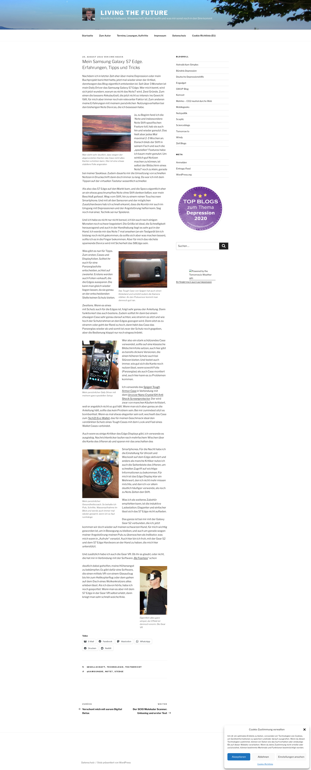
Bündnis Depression (186, 70)
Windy (179, 137)
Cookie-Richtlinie (265, 764)
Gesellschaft (96, 667)
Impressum (160, 35)
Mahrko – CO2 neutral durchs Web (194, 101)
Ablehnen (263, 756)
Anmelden (181, 162)
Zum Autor (105, 35)
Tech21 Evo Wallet (99, 418)
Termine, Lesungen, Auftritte (132, 35)
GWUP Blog (182, 88)
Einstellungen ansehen (291, 756)
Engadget (181, 82)
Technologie (115, 667)
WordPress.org (184, 174)
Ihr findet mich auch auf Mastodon (194, 282)
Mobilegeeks (182, 107)
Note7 (109, 671)
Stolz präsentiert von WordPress (114, 762)
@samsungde (95, 671)
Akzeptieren (239, 756)
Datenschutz (179, 35)
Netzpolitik (181, 113)
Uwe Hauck (116, 57)
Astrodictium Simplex (187, 64)
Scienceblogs (183, 125)
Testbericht (133, 667)
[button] (304, 729)
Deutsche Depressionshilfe (190, 76)
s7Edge (119, 671)
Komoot (180, 94)
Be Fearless (141, 558)
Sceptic (180, 119)
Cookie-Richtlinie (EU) (204, 35)
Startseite (87, 35)
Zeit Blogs (181, 143)
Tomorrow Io (182, 131)
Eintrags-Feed (183, 168)
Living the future (134, 12)
